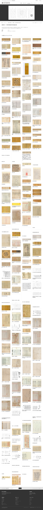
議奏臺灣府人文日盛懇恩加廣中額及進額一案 (37, 417)
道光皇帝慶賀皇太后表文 (25, 263)
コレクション (5, 22)
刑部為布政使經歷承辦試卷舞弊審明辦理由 (37, 452)
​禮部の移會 (3, 161)
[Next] (41, 12)
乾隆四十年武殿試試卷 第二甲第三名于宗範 (37, 116)
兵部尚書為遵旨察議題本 (36, 86)
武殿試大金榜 (3, 478)
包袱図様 (3, 473)
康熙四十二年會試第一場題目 (36, 360)
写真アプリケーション (4, 504)
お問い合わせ (17, 504)
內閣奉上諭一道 (24, 59)
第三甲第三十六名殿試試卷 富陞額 (26, 212)
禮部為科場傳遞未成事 (15, 451)
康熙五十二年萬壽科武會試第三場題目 (16, 134)
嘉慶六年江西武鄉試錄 (25, 344)
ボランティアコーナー (26, 507)
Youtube (30, 503)
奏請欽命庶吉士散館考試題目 (15, 465)
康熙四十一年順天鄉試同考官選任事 (17, 22)
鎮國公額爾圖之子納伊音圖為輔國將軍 (37, 48)
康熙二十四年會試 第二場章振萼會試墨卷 (37, 125)
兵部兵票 (23, 100)
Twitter (30, 502)
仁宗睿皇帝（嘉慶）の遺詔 (15, 150)
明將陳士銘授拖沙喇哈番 (15, 237)
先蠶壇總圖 (23, 90)
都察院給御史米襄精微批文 (5, 68)
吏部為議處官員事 (14, 442)
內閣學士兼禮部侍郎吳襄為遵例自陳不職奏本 (6, 86)
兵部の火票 (13, 172)
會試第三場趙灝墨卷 (35, 328)
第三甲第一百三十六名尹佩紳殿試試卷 (16, 393)
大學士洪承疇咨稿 (35, 136)
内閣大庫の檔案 (9, 22)
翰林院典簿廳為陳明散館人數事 (37, 315)
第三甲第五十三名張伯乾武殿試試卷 (26, 449)
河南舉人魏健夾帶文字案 (15, 435)
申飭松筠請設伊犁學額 (25, 279)
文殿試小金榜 (13, 485)
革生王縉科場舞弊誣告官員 (15, 292)
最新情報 (37, 0)
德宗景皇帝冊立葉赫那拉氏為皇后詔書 (37, 196)
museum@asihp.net (4, 494)
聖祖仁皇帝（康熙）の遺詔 (15, 52)
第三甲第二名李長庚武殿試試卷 (37, 344)
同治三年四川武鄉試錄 (4, 289)
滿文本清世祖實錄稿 (35, 79)
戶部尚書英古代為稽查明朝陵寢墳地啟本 (16, 262)
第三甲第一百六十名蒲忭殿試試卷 (6, 340)
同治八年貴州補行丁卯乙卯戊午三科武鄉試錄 (37, 388)
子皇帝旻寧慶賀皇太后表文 (15, 64)
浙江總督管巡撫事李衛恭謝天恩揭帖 (37, 95)
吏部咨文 (23, 140)
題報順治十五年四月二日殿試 (15, 300)
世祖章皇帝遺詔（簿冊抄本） (5, 142)
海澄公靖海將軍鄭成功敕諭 (36, 264)
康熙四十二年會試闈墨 (4, 365)
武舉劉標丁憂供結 (4, 247)
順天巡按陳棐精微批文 (25, 225)
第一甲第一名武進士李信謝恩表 (6, 463)
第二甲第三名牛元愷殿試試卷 (15, 344)
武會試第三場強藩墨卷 (15, 379)
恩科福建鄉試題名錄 (24, 176)
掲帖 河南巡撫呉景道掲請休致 (6, 41)
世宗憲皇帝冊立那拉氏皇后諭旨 (6, 213)
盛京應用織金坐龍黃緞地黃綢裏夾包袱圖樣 (16, 87)
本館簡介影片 (17, 498)
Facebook (30, 498)
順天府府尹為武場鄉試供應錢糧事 (37, 410)
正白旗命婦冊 (13, 222)
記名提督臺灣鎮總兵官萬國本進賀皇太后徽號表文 (16, 206)
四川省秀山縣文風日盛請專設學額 (37, 272)
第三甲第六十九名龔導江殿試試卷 (16, 407)
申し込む (20, 488)
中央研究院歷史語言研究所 (4, 507)
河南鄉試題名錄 (4, 225)
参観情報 (3, 498)
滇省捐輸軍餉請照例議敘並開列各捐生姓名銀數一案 (6, 418)
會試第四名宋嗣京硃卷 (25, 402)
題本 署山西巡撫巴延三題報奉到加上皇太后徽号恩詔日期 (26, 41)
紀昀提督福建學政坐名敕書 (36, 54)
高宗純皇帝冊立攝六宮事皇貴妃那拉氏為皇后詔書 (26, 198)
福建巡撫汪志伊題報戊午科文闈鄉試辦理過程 (37, 297)
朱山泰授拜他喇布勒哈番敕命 (15, 59)
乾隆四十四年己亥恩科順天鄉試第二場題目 (16, 200)
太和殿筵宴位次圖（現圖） (15, 186)
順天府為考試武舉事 (14, 458)
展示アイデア (17, 502)
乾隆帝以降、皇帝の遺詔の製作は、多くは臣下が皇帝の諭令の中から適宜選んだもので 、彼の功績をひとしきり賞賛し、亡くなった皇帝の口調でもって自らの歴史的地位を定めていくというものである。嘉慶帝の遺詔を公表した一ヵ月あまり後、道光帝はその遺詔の (26, 157)
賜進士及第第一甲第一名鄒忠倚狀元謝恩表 (26, 269)
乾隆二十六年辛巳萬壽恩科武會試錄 (26, 386)
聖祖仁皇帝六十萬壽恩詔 (25, 191)
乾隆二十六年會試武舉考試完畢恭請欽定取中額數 (26, 410)
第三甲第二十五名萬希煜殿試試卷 (37, 402)
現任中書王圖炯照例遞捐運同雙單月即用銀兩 (37, 278)
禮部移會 (23, 165)
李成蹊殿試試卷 (14, 44)
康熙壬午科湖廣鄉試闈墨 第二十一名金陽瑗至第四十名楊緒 (26, 123)
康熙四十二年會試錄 (14, 356)
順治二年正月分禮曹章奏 (36, 256)
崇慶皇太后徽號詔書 (35, 186)
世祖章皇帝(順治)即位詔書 (36, 466)
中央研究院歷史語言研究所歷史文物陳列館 (6, 3)
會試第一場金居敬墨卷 (25, 240)
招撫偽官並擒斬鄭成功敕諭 (15, 229)
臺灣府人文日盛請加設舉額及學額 (6, 278)
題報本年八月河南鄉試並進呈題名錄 (16, 309)
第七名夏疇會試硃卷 (4, 327)
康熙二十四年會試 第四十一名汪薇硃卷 (16, 117)
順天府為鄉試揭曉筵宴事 (36, 460)
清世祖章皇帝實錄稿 (4, 77)
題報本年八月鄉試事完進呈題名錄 (6, 455)
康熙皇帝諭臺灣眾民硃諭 (15, 471)
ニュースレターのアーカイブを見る (37, 488)
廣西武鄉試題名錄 (35, 105)
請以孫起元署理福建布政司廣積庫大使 (37, 288)
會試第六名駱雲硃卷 (4, 49)
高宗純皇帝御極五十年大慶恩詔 (26, 183)
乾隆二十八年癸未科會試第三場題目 (6, 136)
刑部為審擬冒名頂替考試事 (36, 306)
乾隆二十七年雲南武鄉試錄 (15, 321)
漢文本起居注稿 (24, 474)
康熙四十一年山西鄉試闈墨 (25, 432)
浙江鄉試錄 (23, 111)
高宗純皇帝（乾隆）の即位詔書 (6, 149)
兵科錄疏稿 (13, 161)
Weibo (30, 504)
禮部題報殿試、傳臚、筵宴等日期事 (6, 267)
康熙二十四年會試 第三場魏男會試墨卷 (6, 123)
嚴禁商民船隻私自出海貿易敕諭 (37, 245)
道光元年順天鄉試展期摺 (25, 333)
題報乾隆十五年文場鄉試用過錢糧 (16, 330)
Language (40, 0)
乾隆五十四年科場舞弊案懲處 (5, 447)
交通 (2, 502)
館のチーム (17, 503)
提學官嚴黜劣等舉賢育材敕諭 (26, 466)
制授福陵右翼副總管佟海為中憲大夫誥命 (16, 253)
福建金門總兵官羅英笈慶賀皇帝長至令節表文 (26, 76)
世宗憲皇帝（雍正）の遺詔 (36, 148)
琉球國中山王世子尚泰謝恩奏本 (6, 155)
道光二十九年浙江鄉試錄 (15, 425)
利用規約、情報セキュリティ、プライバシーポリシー (35, 507)
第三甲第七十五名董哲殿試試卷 (6, 411)
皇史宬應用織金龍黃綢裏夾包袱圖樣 (6, 259)
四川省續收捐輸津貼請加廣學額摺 (26, 420)
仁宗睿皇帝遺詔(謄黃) (35, 164)
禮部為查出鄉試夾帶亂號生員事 (6, 302)
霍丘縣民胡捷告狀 (4, 102)
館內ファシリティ (4, 503)
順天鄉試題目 (3, 184)
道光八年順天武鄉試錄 (35, 433)
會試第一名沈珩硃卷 (14, 247)
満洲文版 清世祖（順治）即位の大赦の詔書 (26, 133)
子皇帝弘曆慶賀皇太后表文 (5, 231)
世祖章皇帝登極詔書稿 (35, 131)
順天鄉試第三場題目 (35, 481)
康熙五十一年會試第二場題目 (36, 376)
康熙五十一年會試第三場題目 (5, 381)
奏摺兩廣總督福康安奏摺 (36, 232)
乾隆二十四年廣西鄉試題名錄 (26, 318)
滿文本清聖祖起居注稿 (35, 72)
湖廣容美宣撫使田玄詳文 (15, 97)
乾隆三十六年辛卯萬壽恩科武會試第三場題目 (6, 203)
